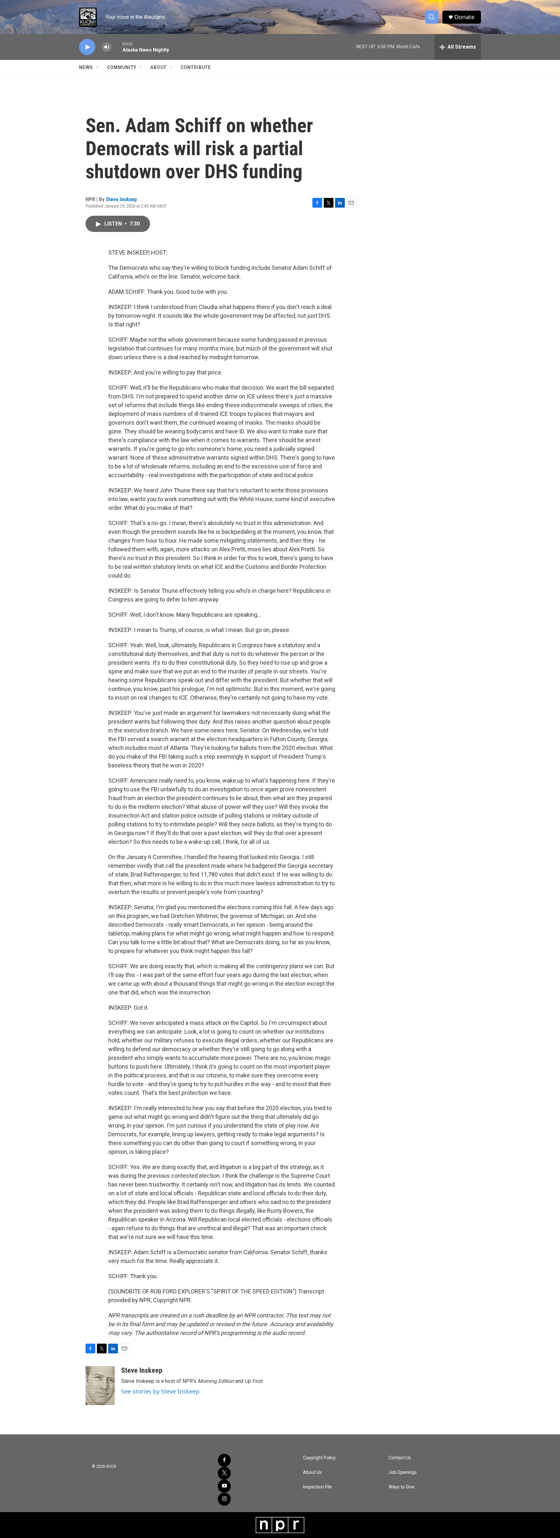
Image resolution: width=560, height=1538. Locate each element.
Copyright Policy (319, 1457)
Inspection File (317, 1487)
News (86, 67)
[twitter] (224, 1473)
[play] (87, 47)
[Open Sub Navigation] (97, 67)
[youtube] (224, 1486)
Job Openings (403, 1472)
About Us (312, 1472)
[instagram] (224, 1499)
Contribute (196, 67)
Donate (464, 17)
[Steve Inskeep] (100, 1385)
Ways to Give (401, 1487)
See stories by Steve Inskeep (160, 1391)
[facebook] (224, 1460)
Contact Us (400, 1457)
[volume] (106, 47)
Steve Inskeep (121, 199)
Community (121, 67)
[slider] (117, 46)
